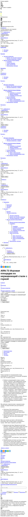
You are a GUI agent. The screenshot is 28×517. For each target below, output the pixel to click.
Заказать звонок (5, 35)
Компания (3, 47)
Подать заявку (4, 46)
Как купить (6, 352)
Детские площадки (9, 56)
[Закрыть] (1, 495)
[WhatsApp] (8, 267)
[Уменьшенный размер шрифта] (1, 2)
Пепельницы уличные (12, 65)
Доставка (6, 50)
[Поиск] (2, 70)
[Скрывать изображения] (1, 20)
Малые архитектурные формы (11, 60)
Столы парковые (11, 63)
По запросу (3, 300)
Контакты (3, 68)
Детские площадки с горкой (14, 59)
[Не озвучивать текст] (1, 25)
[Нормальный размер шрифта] (2, 4)
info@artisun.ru (4, 37)
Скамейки (9, 61)
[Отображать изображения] (1, 18)
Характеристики (8, 351)
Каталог (3, 53)
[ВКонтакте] (1, 267)
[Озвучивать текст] (1, 23)
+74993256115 (6, 32)
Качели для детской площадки (14, 57)
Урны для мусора (11, 64)
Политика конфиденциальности (9, 484)
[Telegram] (10, 267)
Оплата (5, 51)
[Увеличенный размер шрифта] (2, 6)
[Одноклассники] (3, 267)
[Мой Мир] (6, 267)
